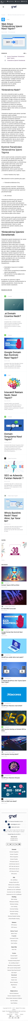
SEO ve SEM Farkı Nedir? (9, 801)
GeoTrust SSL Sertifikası (14, 887)
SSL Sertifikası (14, 879)
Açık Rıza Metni (14, 1000)
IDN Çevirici (14, 873)
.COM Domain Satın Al (14, 864)
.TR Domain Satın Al (14, 861)
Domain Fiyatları (14, 859)
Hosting (14, 896)
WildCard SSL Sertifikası (14, 884)
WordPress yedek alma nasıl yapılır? (12, 657)
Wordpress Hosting (14, 901)
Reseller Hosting (14, 913)
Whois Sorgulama (14, 856)
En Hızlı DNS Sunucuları (8, 608)
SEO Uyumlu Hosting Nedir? (10, 754)
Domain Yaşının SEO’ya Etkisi (10, 585)
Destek (18, 1)
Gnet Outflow (14, 943)
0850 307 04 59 (15, 827)
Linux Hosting (14, 906)
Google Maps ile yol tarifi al (14, 834)
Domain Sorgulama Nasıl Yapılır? (13, 436)
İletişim (14, 987)
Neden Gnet (14, 979)
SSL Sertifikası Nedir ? (14, 963)
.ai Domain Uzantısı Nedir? (12, 315)
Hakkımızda (14, 977)
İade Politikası (14, 1003)
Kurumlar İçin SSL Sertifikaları (14, 892)
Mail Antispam (14, 940)
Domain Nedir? (14, 955)
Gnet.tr (3, 1)
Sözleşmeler (9, 1014)
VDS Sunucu (14, 927)
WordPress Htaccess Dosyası (10, 778)
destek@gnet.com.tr (15, 824)
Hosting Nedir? (14, 958)
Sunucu (14, 922)
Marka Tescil (14, 933)
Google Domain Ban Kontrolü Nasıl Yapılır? (12, 355)
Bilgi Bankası (11, 1)
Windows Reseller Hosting (14, 916)
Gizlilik (16, 1014)
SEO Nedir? (14, 972)
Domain (14, 849)
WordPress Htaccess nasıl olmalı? (11, 705)
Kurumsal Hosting (14, 908)
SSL (14, 877)
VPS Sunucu (14, 924)
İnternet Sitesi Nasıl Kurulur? (14, 970)
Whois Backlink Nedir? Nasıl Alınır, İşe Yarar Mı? (12, 516)
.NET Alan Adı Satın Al (14, 866)
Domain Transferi (14, 854)
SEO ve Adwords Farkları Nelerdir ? (13, 476)
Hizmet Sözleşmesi (14, 993)
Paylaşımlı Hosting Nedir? (14, 960)
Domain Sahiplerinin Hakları (14, 995)
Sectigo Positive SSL (14, 882)
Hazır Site (14, 947)
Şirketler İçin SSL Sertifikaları (14, 889)
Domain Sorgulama (14, 851)
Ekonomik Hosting (14, 911)
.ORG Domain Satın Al (14, 868)
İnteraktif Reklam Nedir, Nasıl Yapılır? (13, 395)
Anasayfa (3, 14)
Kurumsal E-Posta (14, 938)
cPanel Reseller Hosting (14, 918)
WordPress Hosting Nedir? (14, 965)
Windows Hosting (14, 904)
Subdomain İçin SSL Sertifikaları (14, 894)
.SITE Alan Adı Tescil (14, 871)
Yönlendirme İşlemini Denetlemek (16, 60)
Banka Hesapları (14, 982)
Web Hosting (14, 899)
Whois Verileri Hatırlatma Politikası (14, 998)
